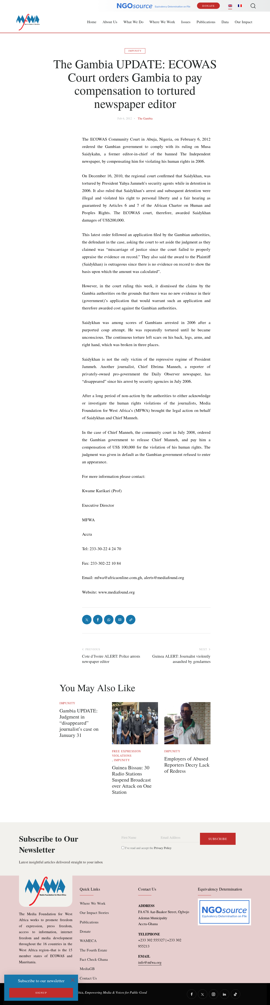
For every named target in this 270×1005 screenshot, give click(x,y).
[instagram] (213, 994)
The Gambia (145, 118)
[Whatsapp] (108, 619)
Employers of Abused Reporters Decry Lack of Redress (186, 765)
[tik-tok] (235, 994)
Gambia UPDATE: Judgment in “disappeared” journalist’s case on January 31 (79, 723)
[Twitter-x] (87, 619)
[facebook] (191, 994)
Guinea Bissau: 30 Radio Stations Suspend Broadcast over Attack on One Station (132, 779)
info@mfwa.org (150, 962)
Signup (41, 992)
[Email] (119, 619)
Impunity (134, 50)
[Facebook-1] (98, 619)
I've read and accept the (147, 848)
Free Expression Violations (126, 753)
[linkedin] (224, 994)
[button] (130, 619)
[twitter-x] (202, 994)
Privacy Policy (162, 848)
